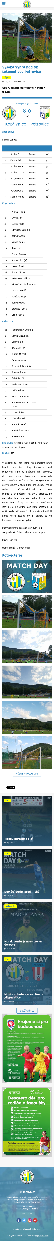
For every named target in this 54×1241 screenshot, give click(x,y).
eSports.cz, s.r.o (41, 1236)
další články (27, 1011)
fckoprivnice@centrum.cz (27, 1209)
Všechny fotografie (27, 774)
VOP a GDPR (27, 1213)
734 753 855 (27, 1207)
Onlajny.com (18, 1229)
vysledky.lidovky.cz (33, 1229)
